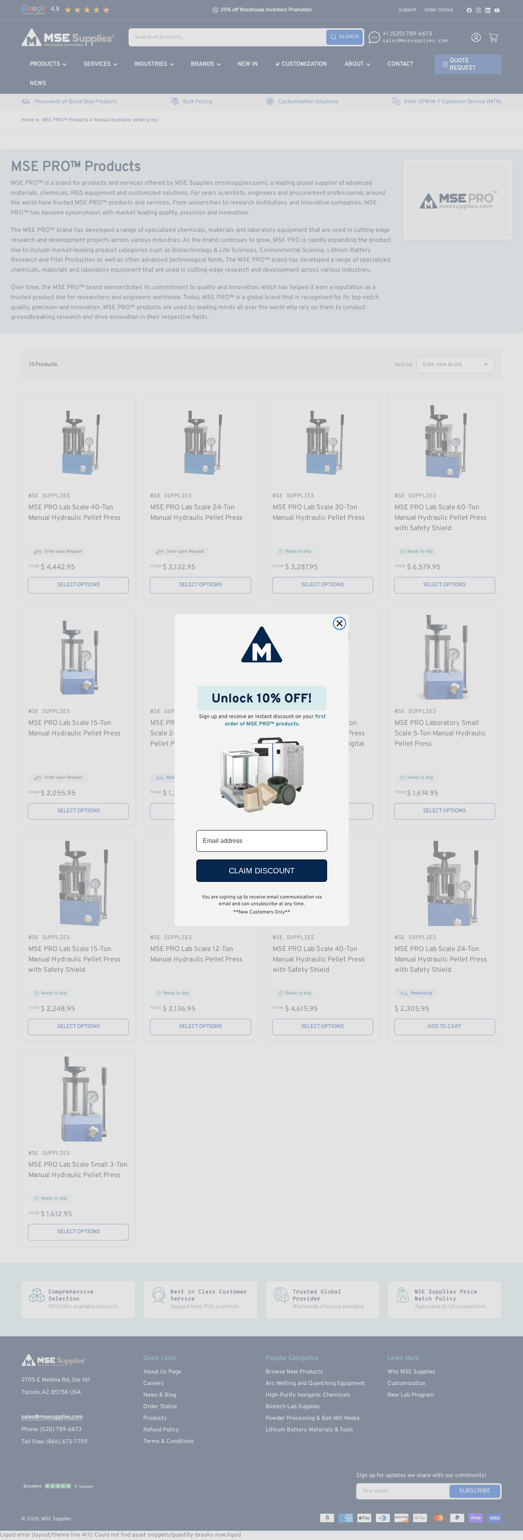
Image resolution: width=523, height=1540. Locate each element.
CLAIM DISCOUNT (262, 870)
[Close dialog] (339, 623)
